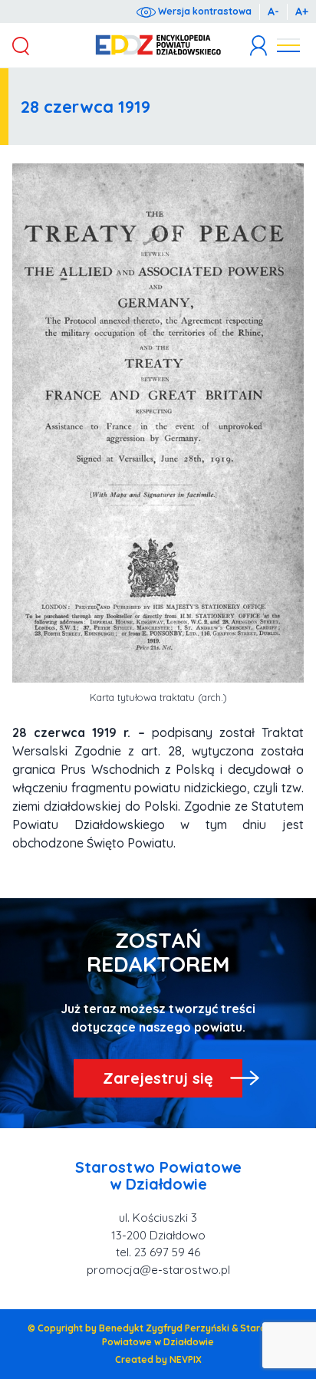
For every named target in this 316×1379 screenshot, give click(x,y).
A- (273, 11)
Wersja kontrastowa (204, 11)
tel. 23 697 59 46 (158, 1252)
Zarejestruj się (158, 1078)
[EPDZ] (158, 45)
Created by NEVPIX (158, 1359)
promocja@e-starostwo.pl (158, 1269)
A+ (301, 11)
